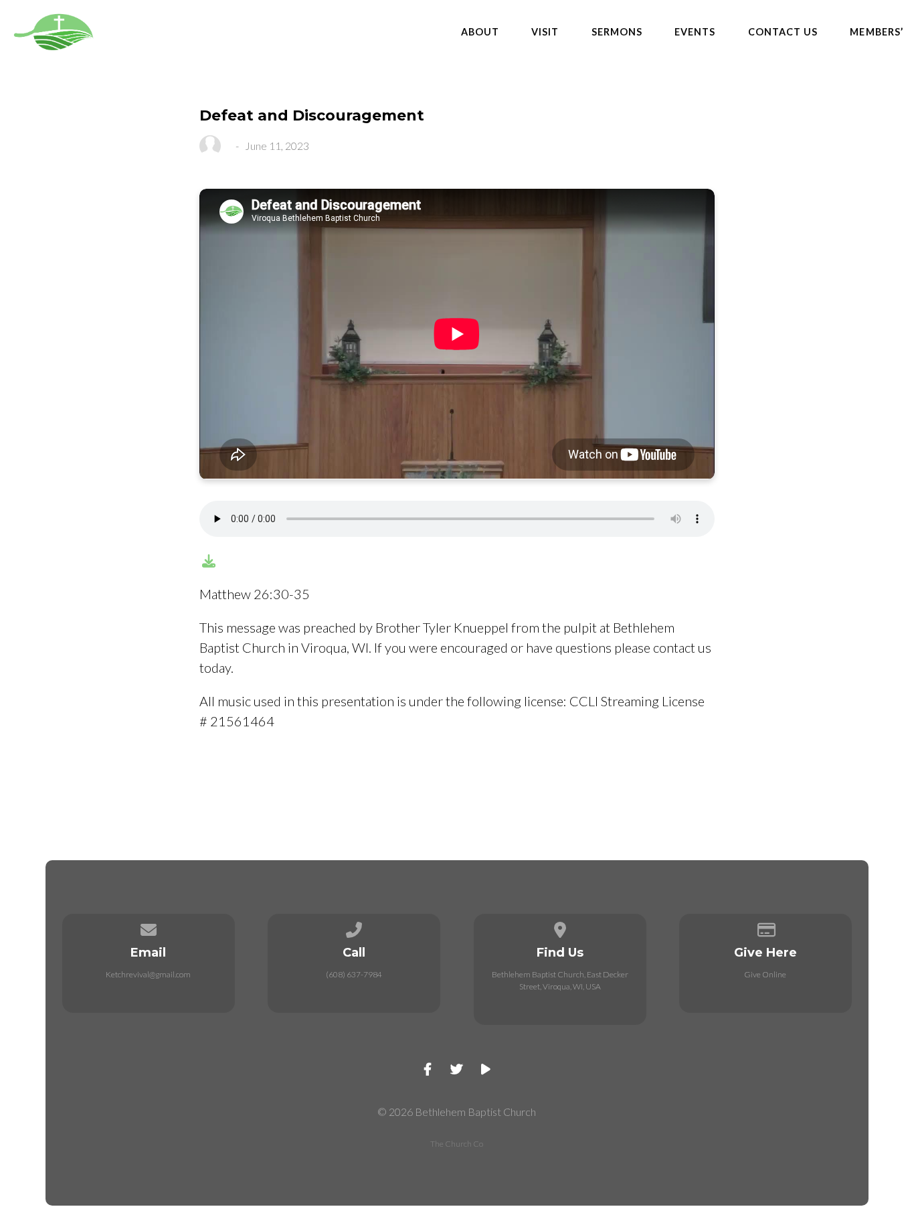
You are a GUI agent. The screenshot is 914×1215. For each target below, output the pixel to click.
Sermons (617, 32)
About (480, 32)
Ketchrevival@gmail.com (148, 974)
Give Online (765, 974)
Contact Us (783, 32)
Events (694, 32)
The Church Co (456, 1144)
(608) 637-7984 (354, 974)
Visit (545, 32)
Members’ (876, 32)
